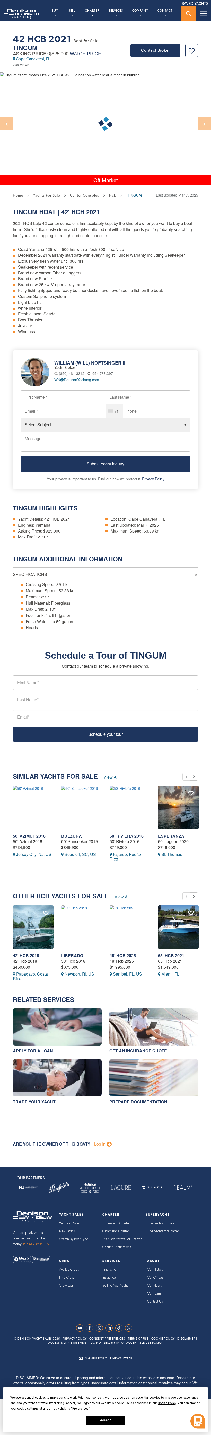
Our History (155, 1269)
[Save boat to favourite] (191, 50)
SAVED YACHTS (195, 3)
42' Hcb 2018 (26, 956)
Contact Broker (155, 50)
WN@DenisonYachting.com (76, 379)
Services (116, 10)
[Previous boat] (186, 777)
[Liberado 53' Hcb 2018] (81, 927)
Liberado (72, 956)
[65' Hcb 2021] (178, 927)
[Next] (204, 123)
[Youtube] (81, 1328)
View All (111, 777)
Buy (55, 10)
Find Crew (66, 1277)
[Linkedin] (110, 1328)
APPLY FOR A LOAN (33, 1051)
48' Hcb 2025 (123, 956)
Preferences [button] (80, 1408)
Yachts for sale (46, 195)
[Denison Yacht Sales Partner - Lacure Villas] (121, 1187)
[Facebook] (91, 1328)
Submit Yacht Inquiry (105, 464)
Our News (154, 1285)
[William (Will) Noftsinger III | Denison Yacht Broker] (37, 371)
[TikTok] (120, 1328)
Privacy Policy (153, 478)
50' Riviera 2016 (127, 836)
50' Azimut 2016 (29, 836)
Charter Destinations (116, 1247)
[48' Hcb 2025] (130, 927)
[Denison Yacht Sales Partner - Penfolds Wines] (59, 1187)
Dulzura (71, 836)
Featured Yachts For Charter (122, 1239)
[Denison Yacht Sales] (32, 1216)
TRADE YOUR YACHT (34, 1102)
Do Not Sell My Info (107, 1342)
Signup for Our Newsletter (108, 1358)
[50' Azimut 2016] (33, 807)
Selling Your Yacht (115, 1285)
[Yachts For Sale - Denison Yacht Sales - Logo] (19, 13)
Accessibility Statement (68, 1342)
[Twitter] (130, 1328)
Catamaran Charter (115, 1231)
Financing (109, 1269)
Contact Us (155, 1301)
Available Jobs (69, 1269)
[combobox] (114, 411)
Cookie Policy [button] (167, 1403)
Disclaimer (186, 1338)
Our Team (154, 1293)
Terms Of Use (138, 1338)
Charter (92, 10)
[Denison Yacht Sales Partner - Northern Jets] (28, 1187)
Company (140, 10)
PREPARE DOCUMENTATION (138, 1102)
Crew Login (67, 1285)
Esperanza (171, 836)
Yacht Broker (64, 367)
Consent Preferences (107, 1338)
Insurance (109, 1277)
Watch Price (85, 53)
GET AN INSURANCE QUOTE (138, 1051)
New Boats (67, 1231)
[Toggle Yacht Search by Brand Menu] (188, 13)
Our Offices (155, 1277)
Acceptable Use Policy (144, 1342)
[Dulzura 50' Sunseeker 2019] (81, 807)
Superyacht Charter (116, 1223)
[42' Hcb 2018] (33, 927)
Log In (100, 1144)
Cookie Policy (163, 1338)
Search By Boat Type (73, 1239)
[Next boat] (194, 777)
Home (18, 195)
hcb (112, 195)
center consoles (84, 195)
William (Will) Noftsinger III (90, 362)
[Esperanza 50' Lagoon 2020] (178, 807)
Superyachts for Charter (162, 1231)
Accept (105, 1420)
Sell (71, 10)
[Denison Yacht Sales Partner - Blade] (151, 1187)
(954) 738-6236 (36, 1244)
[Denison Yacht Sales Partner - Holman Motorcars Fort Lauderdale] (90, 1187)
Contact (165, 10)
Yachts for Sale (69, 1223)
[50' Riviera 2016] (130, 807)
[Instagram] (101, 1328)
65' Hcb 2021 (171, 956)
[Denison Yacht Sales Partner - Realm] (182, 1187)
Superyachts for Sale (160, 1223)
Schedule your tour (105, 734)
